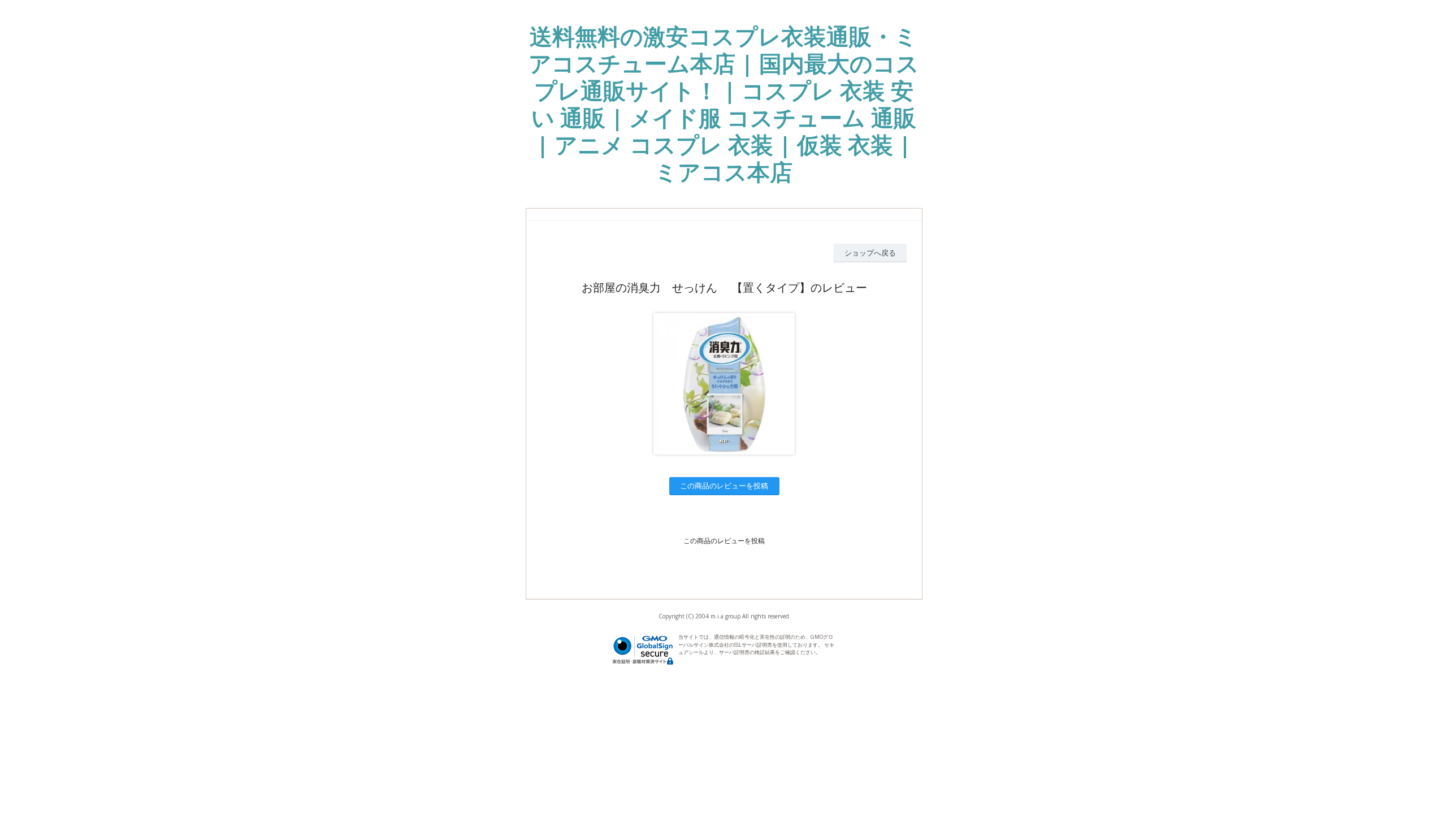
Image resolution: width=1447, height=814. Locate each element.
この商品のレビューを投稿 (724, 485)
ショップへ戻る (870, 253)
